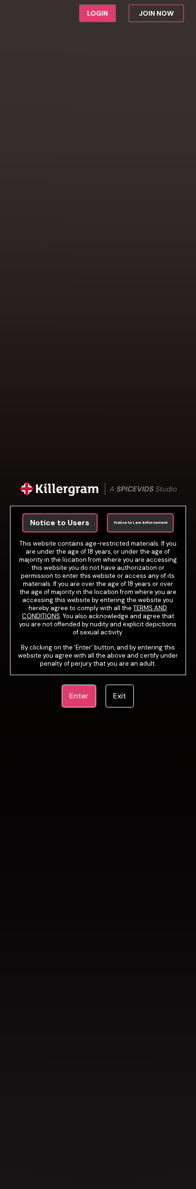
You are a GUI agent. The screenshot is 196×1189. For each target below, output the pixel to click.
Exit (119, 696)
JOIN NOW (156, 13)
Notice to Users (59, 523)
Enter (78, 696)
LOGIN (97, 13)
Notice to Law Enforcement (140, 522)
